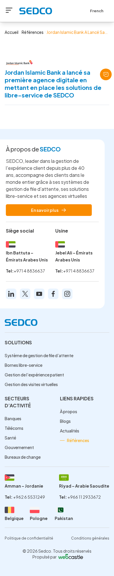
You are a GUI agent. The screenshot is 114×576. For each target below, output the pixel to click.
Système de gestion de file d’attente (39, 355)
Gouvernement (19, 447)
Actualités (69, 430)
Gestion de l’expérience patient (34, 374)
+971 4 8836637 (29, 270)
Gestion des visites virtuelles (31, 384)
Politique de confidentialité (29, 538)
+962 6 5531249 (29, 497)
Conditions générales (90, 538)
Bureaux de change (23, 457)
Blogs (65, 421)
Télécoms (14, 428)
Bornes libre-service (23, 365)
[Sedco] (35, 11)
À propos (68, 411)
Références (33, 32)
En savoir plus (44, 210)
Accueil (11, 32)
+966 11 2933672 (84, 497)
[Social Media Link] (11, 294)
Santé (10, 437)
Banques (13, 418)
